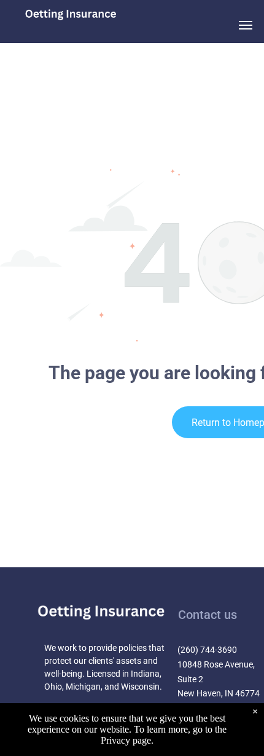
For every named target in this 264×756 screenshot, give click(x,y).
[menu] (245, 25)
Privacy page (126, 740)
